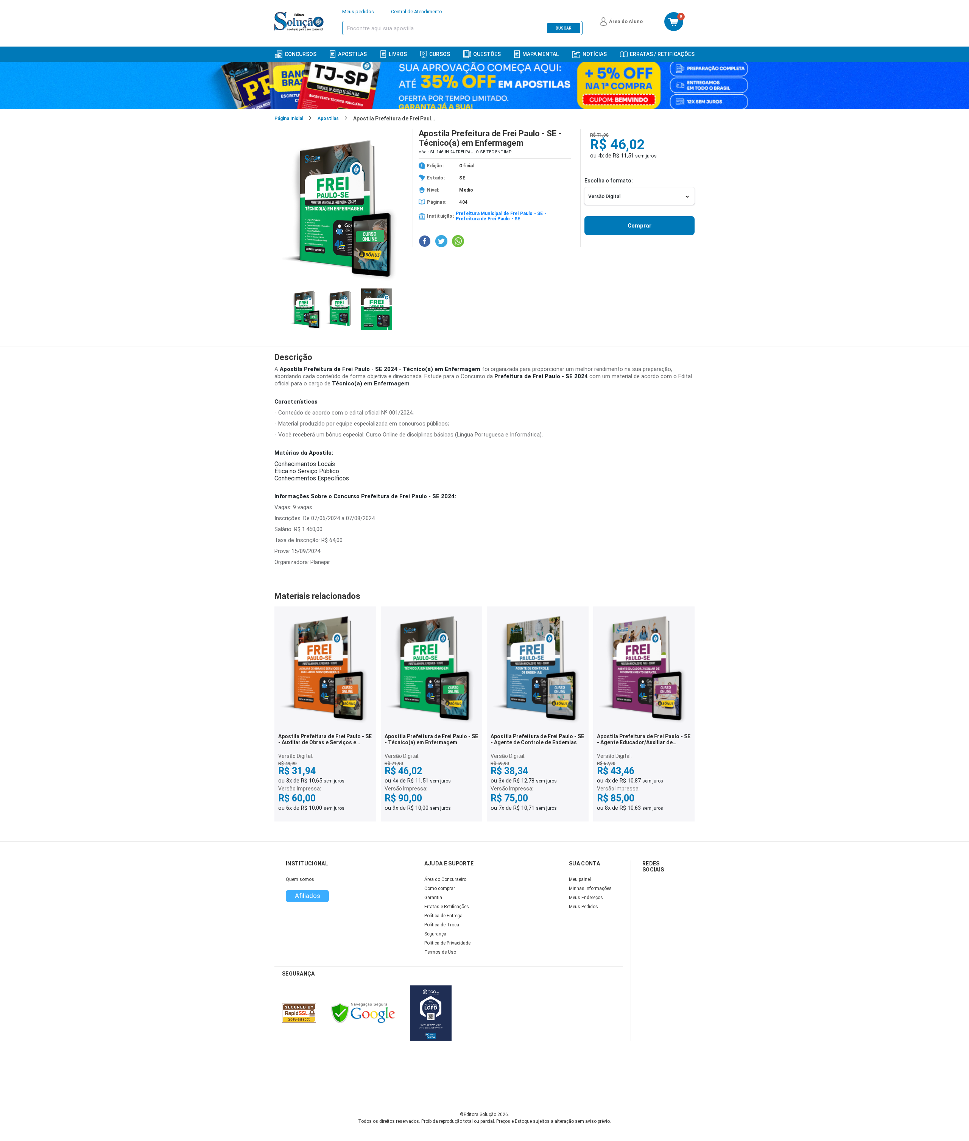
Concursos (300, 54)
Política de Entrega (443, 915)
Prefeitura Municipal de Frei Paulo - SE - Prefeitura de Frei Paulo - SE (501, 216)
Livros (398, 54)
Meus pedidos (358, 11)
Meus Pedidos (583, 906)
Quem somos (300, 879)
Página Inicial (288, 118)
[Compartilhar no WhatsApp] (458, 241)
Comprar (639, 225)
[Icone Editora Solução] (300, 21)
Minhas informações (590, 888)
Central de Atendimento (416, 11)
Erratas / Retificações (662, 54)
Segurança (435, 934)
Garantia (433, 897)
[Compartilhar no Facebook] (425, 241)
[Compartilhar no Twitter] (441, 241)
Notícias (595, 54)
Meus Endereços (586, 897)
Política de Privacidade (447, 943)
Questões (487, 54)
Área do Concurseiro (445, 879)
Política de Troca (441, 924)
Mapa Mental (540, 54)
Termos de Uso (440, 952)
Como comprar (439, 888)
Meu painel (580, 879)
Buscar (564, 28)
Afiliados (307, 895)
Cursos (439, 54)
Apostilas (352, 54)
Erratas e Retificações (446, 906)
